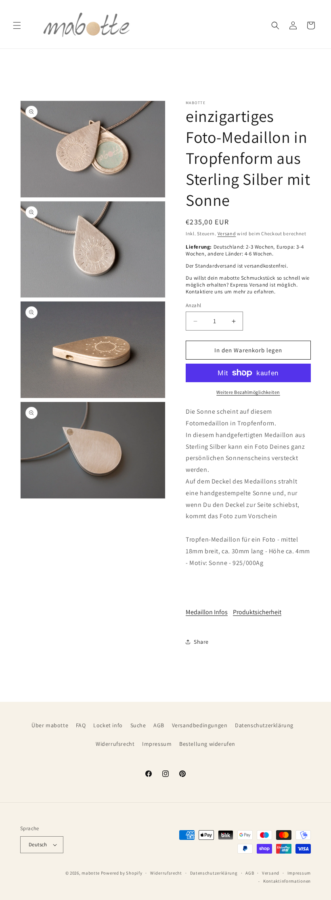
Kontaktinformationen (287, 881)
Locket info (108, 725)
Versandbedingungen (200, 725)
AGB (158, 725)
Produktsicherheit (257, 612)
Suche (138, 725)
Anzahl (193, 305)
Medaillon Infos (207, 612)
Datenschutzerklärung (264, 725)
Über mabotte (49, 725)
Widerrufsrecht (115, 743)
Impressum (157, 743)
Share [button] (201, 641)
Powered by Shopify (121, 873)
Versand (227, 233)
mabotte (91, 873)
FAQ (81, 725)
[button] (17, 25)
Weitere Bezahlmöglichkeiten (248, 392)
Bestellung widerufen (207, 743)
